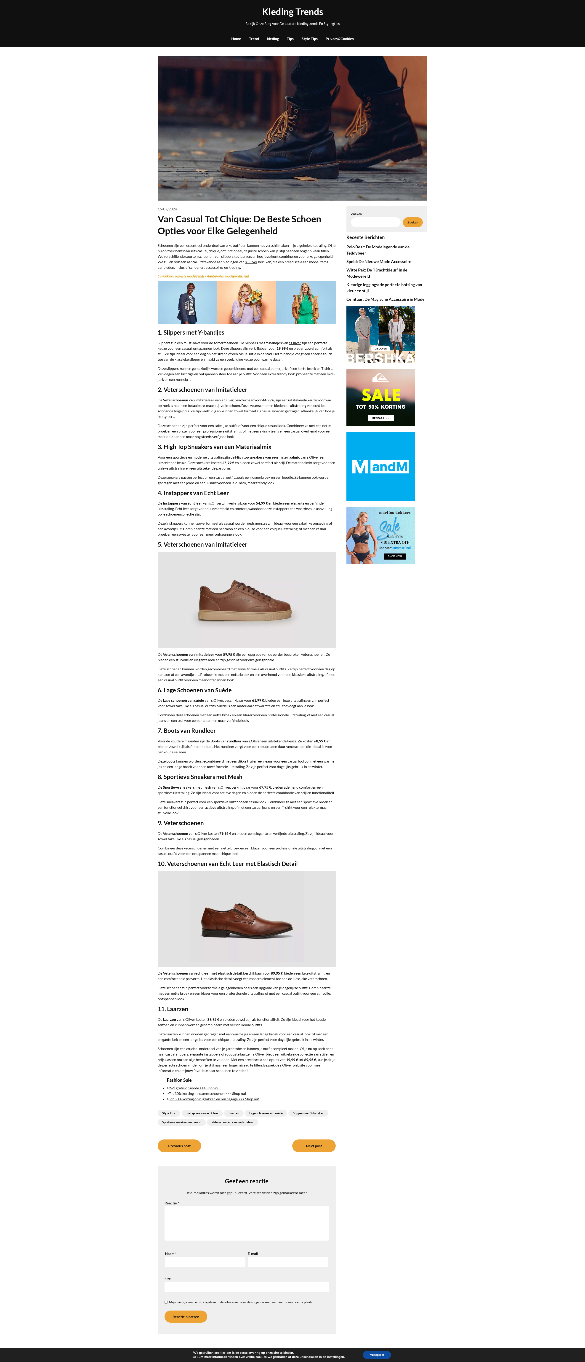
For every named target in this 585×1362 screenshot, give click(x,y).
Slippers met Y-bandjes (308, 1113)
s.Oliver (251, 262)
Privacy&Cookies (340, 38)
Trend (254, 38)
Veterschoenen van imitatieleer (232, 1122)
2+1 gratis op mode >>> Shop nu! (195, 1088)
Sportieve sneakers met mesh (181, 1122)
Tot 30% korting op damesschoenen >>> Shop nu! (207, 1093)
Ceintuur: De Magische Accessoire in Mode (385, 299)
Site (168, 1278)
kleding (273, 38)
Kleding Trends (292, 11)
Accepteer (377, 1355)
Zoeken (412, 222)
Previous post (179, 1146)
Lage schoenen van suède (266, 1113)
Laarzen (234, 1113)
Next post (314, 1146)
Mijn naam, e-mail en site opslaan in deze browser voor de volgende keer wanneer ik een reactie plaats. (241, 1302)
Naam (170, 1253)
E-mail (254, 1253)
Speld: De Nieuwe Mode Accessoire (378, 261)
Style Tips (310, 38)
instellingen (335, 1357)
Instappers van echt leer (202, 1113)
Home (236, 38)
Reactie (172, 1203)
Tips (290, 38)
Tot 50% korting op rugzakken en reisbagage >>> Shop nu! (214, 1099)
